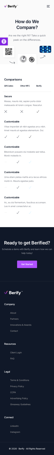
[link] (4, 41)
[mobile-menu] (48, 6)
